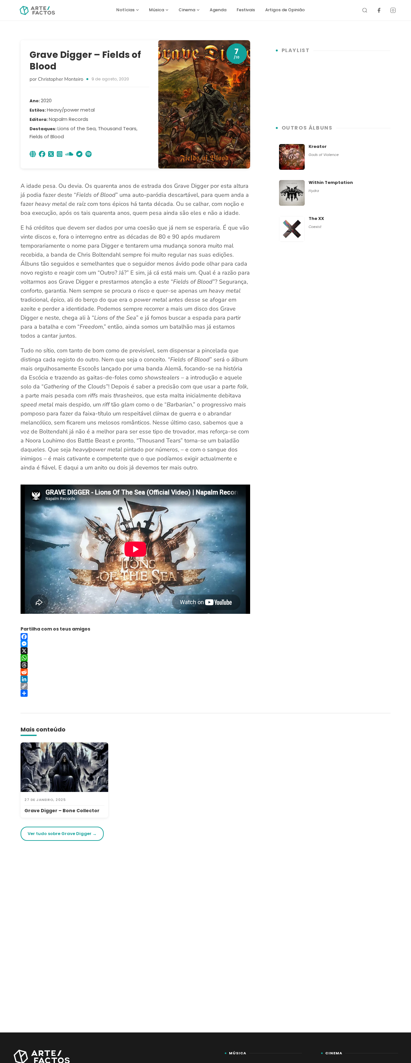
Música (156, 10)
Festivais (246, 10)
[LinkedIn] (135, 679)
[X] (135, 650)
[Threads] (135, 664)
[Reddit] (135, 672)
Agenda (218, 10)
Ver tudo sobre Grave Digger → (62, 834)
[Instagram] (393, 10)
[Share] (135, 693)
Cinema (187, 10)
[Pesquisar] (365, 10)
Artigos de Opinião (285, 10)
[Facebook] (379, 10)
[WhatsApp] (135, 657)
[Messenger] (135, 643)
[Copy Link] (135, 686)
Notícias (125, 10)
